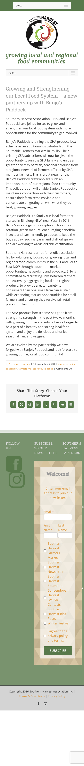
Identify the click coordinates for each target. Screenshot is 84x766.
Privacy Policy (56, 696)
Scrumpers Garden (19, 364)
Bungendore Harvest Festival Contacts (57, 597)
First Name (48, 527)
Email (48, 512)
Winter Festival (58, 623)
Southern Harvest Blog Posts (57, 614)
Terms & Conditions (32, 696)
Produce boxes (45, 368)
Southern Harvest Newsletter (56, 567)
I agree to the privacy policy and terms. (58, 636)
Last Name (62, 527)
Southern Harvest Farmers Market (55, 550)
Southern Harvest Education (55, 581)
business (63, 364)
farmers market (27, 368)
